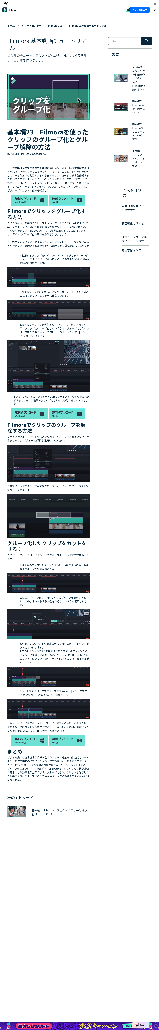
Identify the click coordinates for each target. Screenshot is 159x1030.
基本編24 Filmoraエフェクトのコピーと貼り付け (59, 812)
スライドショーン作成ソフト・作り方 (134, 239)
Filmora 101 (55, 25)
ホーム (11, 25)
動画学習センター (133, 250)
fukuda (15, 153)
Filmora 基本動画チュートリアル (88, 25)
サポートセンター (31, 25)
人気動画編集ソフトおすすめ (133, 208)
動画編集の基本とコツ (134, 225)
